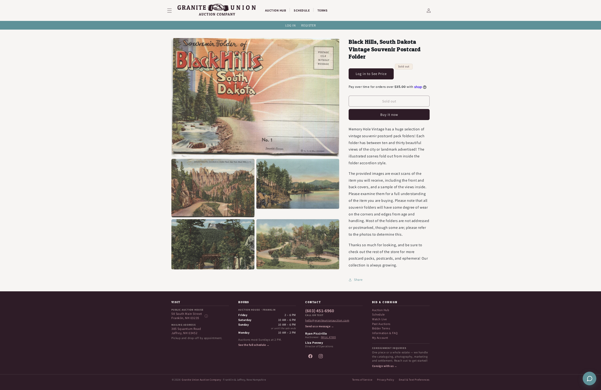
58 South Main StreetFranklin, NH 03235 (186, 316)
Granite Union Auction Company (201, 379)
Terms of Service (362, 379)
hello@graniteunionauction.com (327, 320)
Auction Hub (380, 310)
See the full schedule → (253, 345)
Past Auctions (381, 324)
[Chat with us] (589, 378)
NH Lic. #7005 (328, 337)
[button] (172, 10)
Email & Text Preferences (414, 379)
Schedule (378, 314)
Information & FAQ (384, 333)
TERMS (322, 10)
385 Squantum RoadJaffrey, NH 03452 (186, 331)
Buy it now (389, 114)
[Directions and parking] (206, 316)
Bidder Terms (381, 328)
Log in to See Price (371, 73)
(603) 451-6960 (319, 310)
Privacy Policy (385, 379)
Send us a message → (319, 326)
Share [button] (358, 279)
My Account (380, 338)
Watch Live (379, 319)
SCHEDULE (302, 10)
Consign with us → (384, 366)
